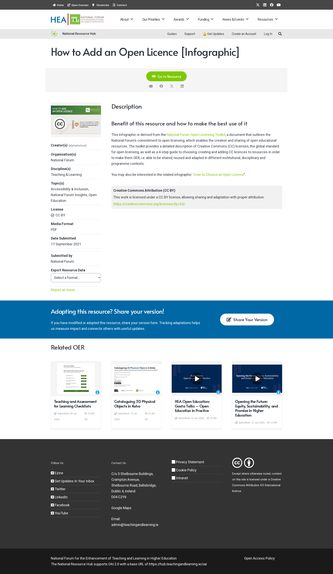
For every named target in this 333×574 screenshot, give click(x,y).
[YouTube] (278, 4)
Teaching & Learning (66, 175)
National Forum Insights (69, 195)
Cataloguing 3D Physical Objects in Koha (134, 404)
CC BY (60, 215)
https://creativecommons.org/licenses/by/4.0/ (149, 204)
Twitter (60, 489)
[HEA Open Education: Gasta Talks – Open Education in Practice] (197, 379)
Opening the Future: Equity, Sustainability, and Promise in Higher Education (256, 408)
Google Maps (121, 508)
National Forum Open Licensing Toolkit (196, 135)
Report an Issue (63, 290)
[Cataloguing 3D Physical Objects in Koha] (136, 378)
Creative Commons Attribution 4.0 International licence (256, 485)
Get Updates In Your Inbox (74, 481)
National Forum (62, 160)
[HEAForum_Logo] (77, 19)
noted (266, 473)
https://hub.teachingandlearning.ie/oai (178, 564)
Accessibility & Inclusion (69, 189)
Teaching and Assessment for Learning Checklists (75, 404)
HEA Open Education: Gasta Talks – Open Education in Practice (192, 406)
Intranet (181, 478)
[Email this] (151, 86)
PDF (54, 230)
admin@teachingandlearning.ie (134, 525)
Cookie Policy (186, 470)
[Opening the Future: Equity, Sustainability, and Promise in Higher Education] (257, 379)
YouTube (61, 513)
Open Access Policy (259, 558)
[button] (131, 19)
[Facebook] (271, 4)
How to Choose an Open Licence (219, 175)
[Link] (237, 463)
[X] (257, 4)
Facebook (62, 505)
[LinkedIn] (264, 4)
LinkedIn (61, 497)
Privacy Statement (189, 462)
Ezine (58, 473)
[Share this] (161, 86)
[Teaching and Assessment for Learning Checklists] (76, 378)
